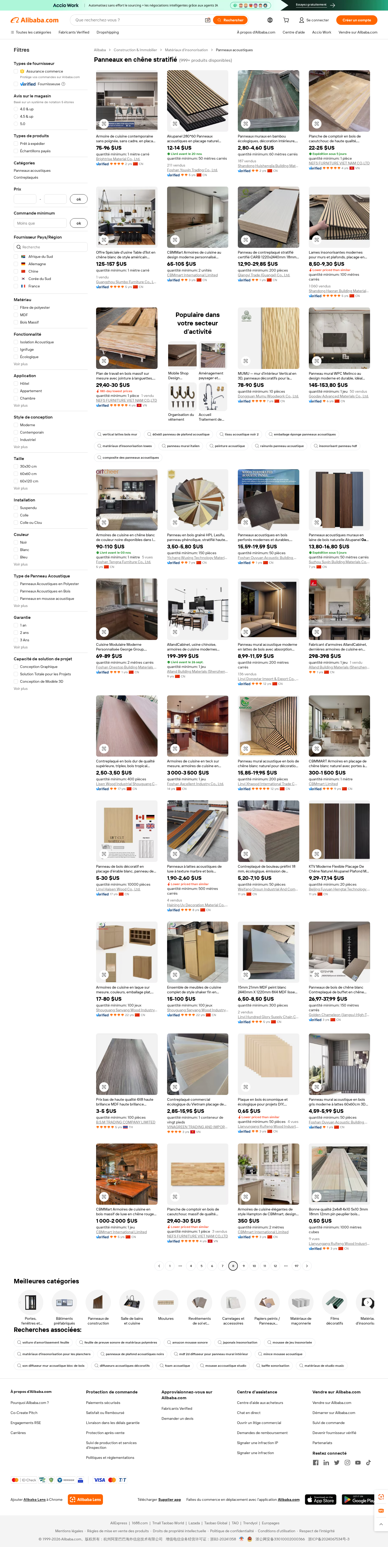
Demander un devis (177, 1418)
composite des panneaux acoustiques (131, 457)
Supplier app (169, 1499)
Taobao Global (215, 1523)
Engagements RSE (26, 1423)
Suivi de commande (329, 1423)
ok (79, 199)
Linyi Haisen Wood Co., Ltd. (118, 889)
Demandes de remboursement (262, 1433)
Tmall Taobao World (168, 1523)
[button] (208, 20)
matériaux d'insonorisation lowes (127, 446)
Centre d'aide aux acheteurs (260, 1403)
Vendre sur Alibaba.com (332, 1403)
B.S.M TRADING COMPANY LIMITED (125, 1122)
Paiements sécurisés (103, 1403)
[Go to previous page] (159, 1266)
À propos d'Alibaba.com (31, 1391)
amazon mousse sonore (190, 1342)
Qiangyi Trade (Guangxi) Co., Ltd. (264, 275)
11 (264, 1266)
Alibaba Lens (34, 1499)
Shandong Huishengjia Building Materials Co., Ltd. (268, 166)
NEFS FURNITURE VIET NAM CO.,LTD (339, 163)
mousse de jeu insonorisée (292, 1342)
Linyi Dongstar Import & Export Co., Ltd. (268, 679)
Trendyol (250, 1523)
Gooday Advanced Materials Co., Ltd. (339, 396)
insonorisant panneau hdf (338, 446)
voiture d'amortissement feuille (45, 1342)
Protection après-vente (105, 1433)
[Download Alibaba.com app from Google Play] (359, 1499)
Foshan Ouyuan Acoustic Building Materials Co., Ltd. (268, 558)
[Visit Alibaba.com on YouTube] (358, 1462)
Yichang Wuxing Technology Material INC (198, 558)
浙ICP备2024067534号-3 (328, 1539)
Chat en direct (249, 1413)
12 (275, 1266)
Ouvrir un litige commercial (259, 1423)
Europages (271, 1523)
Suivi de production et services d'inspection (111, 1445)
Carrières (18, 1433)
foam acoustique (177, 1366)
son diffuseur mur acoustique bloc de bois (53, 1366)
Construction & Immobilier (135, 50)
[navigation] (51, 658)
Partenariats (322, 1443)
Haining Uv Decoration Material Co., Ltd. (198, 905)
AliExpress (118, 1523)
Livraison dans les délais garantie (113, 1423)
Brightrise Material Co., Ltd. (118, 159)
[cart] (287, 21)
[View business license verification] (241, 1539)
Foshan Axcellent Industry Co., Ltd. (195, 784)
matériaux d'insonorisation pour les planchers (56, 1354)
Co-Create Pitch (24, 1413)
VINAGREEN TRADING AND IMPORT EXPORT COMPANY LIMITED (198, 1127)
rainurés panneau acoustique (282, 446)
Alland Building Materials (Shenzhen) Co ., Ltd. (198, 671)
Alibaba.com (289, 1499)
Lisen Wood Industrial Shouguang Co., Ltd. (127, 784)
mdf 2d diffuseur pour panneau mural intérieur (213, 1354)
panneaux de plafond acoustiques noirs (135, 1354)
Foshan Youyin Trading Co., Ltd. (192, 170)
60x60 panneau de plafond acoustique (181, 434)
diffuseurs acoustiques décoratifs (125, 1366)
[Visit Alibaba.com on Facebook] (316, 1462)
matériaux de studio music (324, 1366)
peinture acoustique (230, 446)
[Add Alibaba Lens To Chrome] (85, 1499)
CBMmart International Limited (192, 275)
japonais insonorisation (240, 1342)
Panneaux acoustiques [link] (234, 50)
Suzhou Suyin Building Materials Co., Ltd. (339, 562)
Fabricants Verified (177, 1408)
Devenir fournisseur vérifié (334, 1433)
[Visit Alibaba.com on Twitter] (337, 1462)
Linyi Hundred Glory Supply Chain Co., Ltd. (268, 1017)
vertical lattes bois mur (120, 434)
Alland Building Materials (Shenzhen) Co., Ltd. (339, 667)
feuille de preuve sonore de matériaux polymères (120, 1342)
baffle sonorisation (275, 1366)
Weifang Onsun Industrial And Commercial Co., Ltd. (268, 889)
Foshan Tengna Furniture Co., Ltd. (123, 562)
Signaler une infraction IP (257, 1443)
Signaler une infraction (255, 1453)
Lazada (194, 1523)
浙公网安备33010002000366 (280, 1539)
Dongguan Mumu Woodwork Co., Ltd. (268, 396)
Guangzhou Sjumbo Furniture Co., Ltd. (127, 282)
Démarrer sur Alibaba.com (334, 1413)
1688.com (140, 1523)
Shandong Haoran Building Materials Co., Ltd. (339, 291)
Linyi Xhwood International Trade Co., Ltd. (268, 784)
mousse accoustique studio (225, 1366)
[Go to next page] (307, 1266)
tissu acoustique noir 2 (242, 434)
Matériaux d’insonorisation (186, 50)
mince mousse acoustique (282, 1354)
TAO (235, 1523)
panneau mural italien (183, 446)
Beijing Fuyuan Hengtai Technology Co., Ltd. (339, 889)
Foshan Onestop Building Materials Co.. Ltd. (127, 667)
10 (254, 1266)
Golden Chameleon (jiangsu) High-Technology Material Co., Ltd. (339, 1015)
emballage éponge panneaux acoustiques (305, 434)
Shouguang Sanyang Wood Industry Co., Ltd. (127, 1010)
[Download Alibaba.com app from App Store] (321, 1499)
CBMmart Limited (323, 784)
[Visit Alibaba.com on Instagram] (347, 1462)
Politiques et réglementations (110, 1457)
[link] (381, 1497)
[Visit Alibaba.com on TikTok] (368, 1462)
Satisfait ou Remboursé (105, 1413)
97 (296, 1266)
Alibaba (100, 50)
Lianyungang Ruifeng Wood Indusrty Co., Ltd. (268, 1126)
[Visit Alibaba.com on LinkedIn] (326, 1462)
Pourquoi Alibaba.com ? (30, 1403)
